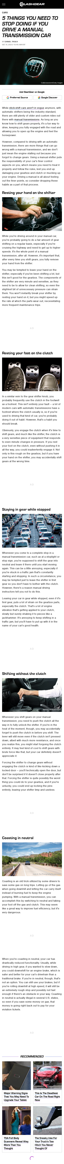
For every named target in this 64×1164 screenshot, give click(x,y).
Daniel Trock (11, 42)
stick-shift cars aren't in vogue (26, 107)
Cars (5, 13)
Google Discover (49, 97)
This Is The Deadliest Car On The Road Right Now (47, 1096)
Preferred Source (19, 97)
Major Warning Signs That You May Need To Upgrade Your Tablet (16, 1096)
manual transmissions (26, 119)
